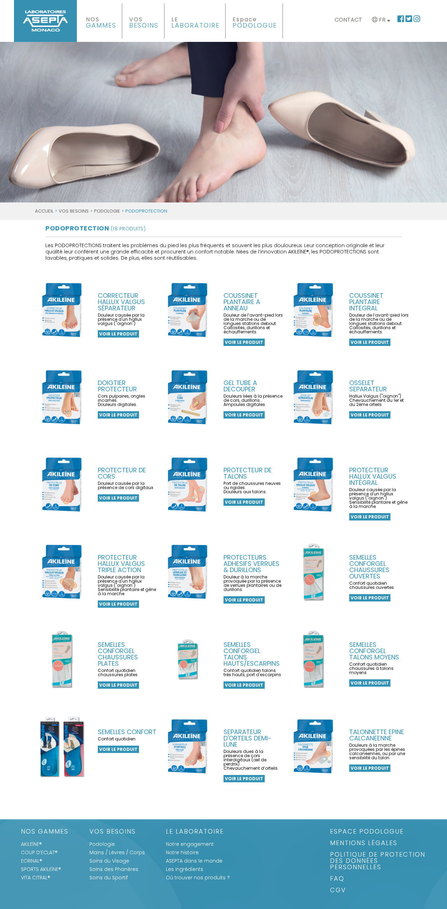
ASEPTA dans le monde (194, 860)
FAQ (337, 879)
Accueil (44, 211)
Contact (348, 20)
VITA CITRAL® (35, 877)
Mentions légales (363, 843)
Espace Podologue (367, 832)
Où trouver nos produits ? (198, 877)
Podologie (107, 211)
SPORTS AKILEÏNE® (41, 869)
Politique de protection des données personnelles (377, 861)
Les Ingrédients (184, 869)
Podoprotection (95, 228)
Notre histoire (182, 852)
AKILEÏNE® (31, 844)
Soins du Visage (109, 860)
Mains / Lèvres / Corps (117, 852)
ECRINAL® (31, 860)
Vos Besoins (74, 211)
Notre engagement (190, 844)
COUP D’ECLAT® (39, 852)
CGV (338, 890)
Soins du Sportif (108, 877)
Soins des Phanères (113, 869)
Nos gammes (44, 832)
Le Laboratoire (195, 832)
